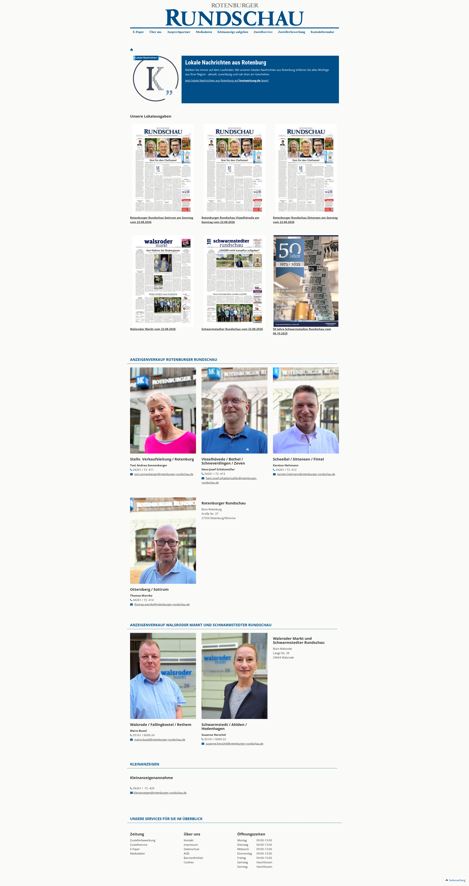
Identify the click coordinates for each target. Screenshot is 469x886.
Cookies (189, 862)
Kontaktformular (322, 32)
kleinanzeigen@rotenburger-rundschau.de (160, 792)
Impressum (191, 844)
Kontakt (188, 840)
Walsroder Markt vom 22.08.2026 (153, 329)
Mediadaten (204, 32)
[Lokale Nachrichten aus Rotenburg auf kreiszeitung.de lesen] (156, 78)
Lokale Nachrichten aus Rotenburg (225, 62)
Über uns (155, 32)
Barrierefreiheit (193, 858)
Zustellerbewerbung (291, 32)
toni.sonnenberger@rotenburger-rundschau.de (163, 474)
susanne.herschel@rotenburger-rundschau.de (234, 743)
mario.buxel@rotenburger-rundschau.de (159, 739)
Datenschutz (191, 849)
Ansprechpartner (178, 32)
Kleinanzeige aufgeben (232, 32)
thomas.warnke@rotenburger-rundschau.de (162, 604)
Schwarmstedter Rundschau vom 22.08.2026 (232, 329)
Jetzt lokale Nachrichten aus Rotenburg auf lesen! (227, 80)
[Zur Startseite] (131, 50)
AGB (186, 853)
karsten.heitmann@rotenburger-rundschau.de (306, 474)
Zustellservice (263, 32)
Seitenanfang (456, 880)
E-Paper (138, 32)
